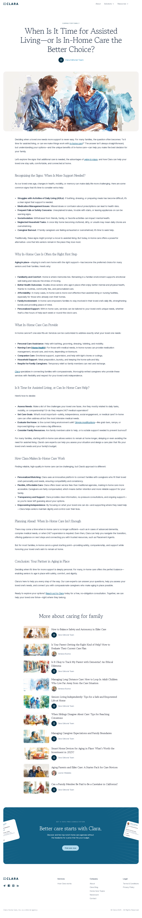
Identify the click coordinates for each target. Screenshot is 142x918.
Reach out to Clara (55, 593)
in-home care (76, 143)
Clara (17, 371)
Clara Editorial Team (74, 60)
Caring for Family (71, 23)
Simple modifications (85, 422)
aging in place (91, 159)
